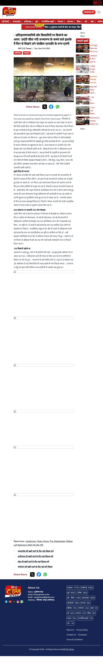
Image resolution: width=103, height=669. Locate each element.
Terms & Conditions (75, 639)
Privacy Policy (82, 630)
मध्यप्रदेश (16, 21)
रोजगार (60, 21)
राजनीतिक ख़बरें (48, 21)
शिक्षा (79, 21)
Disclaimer (82, 635)
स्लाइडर (27, 53)
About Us (70, 630)
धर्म (85, 21)
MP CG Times (68, 649)
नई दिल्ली (5, 21)
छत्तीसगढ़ (27, 21)
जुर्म (36, 21)
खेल (92, 21)
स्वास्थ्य (70, 21)
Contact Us (71, 635)
